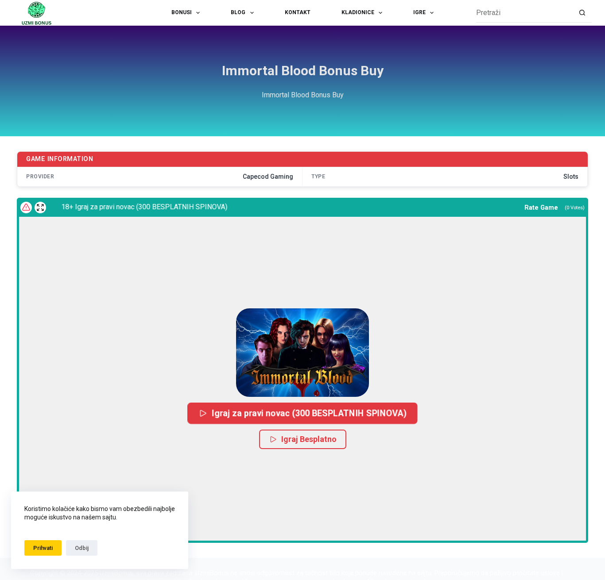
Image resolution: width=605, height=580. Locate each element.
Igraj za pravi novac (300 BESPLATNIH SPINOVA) (309, 413)
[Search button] (582, 13)
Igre (419, 12)
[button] (302, 352)
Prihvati (43, 548)
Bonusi (181, 12)
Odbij (82, 548)
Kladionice (357, 12)
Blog (238, 12)
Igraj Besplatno (309, 439)
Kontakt (297, 12)
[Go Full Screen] (40, 207)
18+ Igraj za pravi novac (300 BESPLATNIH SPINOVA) (139, 207)
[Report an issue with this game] (26, 207)
